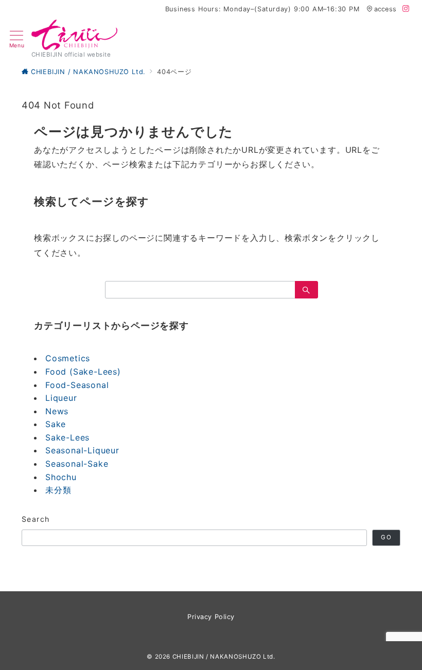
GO (386, 537)
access (385, 9)
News (56, 411)
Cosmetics (67, 358)
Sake (55, 424)
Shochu (61, 477)
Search (36, 519)
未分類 (58, 490)
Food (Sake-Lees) (83, 371)
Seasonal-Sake (76, 464)
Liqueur (61, 398)
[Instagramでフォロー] (406, 9)
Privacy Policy (210, 617)
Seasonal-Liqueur (82, 450)
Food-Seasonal (77, 385)
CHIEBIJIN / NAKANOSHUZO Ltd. (223, 656)
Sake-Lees (67, 437)
